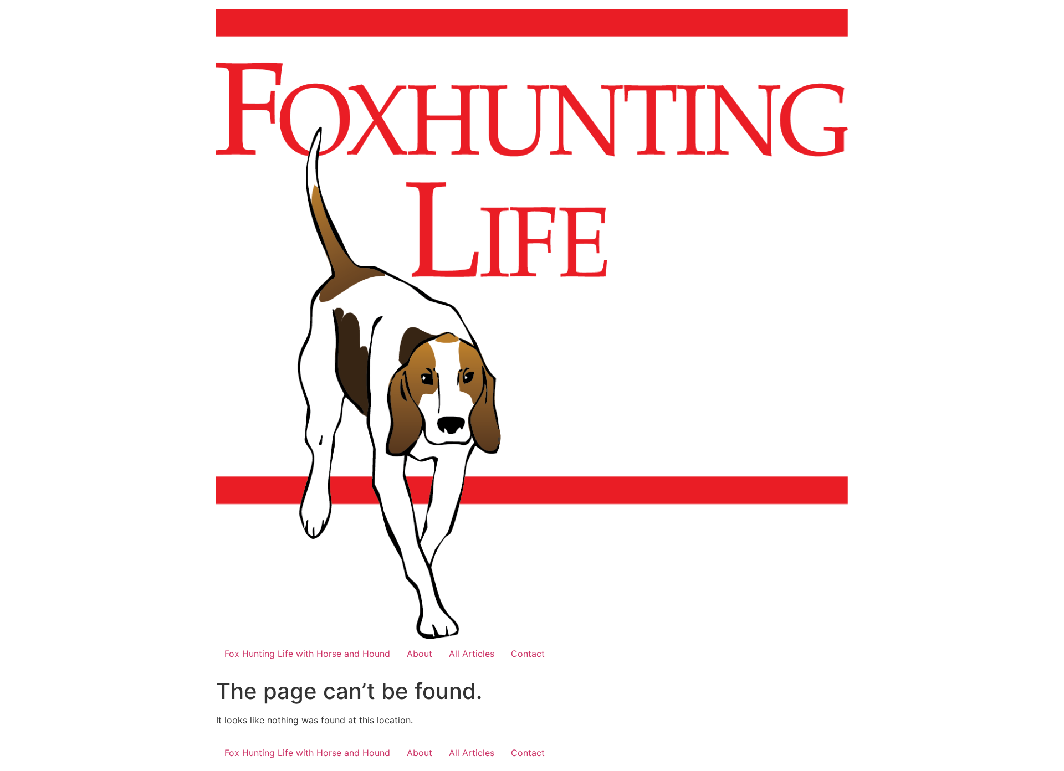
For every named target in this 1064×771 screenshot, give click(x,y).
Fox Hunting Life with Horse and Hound (307, 653)
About (419, 653)
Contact (528, 653)
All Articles (471, 653)
